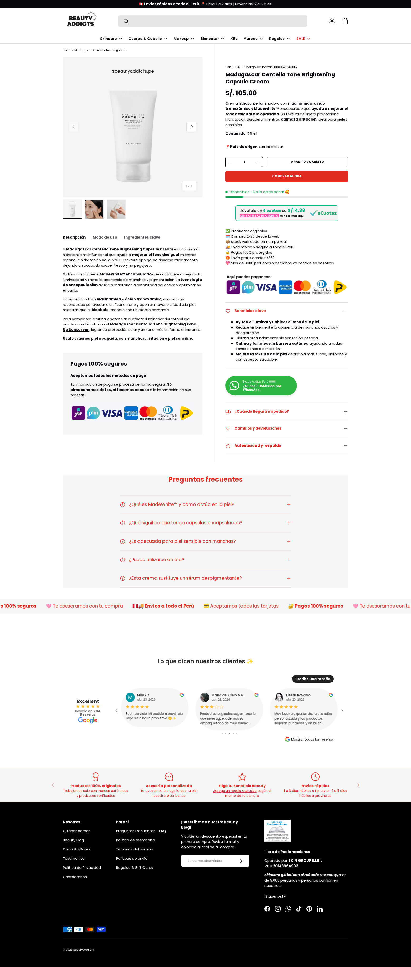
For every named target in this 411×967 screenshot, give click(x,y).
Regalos (277, 38)
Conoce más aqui (292, 216)
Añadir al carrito (307, 162)
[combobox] (212, 21)
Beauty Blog (73, 840)
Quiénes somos (76, 830)
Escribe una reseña (312, 679)
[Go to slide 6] (236, 733)
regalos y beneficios (217, 3)
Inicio (66, 50)
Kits (234, 38)
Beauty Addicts (83, 950)
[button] (345, 21)
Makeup (181, 38)
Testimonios (74, 858)
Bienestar (210, 38)
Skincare (108, 38)
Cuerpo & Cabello (145, 38)
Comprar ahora (287, 176)
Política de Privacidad (82, 867)
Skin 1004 (232, 67)
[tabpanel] (132, 294)
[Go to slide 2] (222, 733)
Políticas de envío (131, 858)
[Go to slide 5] (233, 733)
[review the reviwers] (182, 695)
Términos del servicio (134, 849)
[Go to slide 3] (225, 733)
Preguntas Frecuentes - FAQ (141, 830)
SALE (300, 38)
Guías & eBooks (76, 849)
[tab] (74, 237)
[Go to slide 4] (229, 733)
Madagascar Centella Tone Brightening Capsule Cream (101, 50)
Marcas (250, 38)
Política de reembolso (135, 840)
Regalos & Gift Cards (134, 867)
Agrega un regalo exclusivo (235, 791)
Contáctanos (75, 876)
